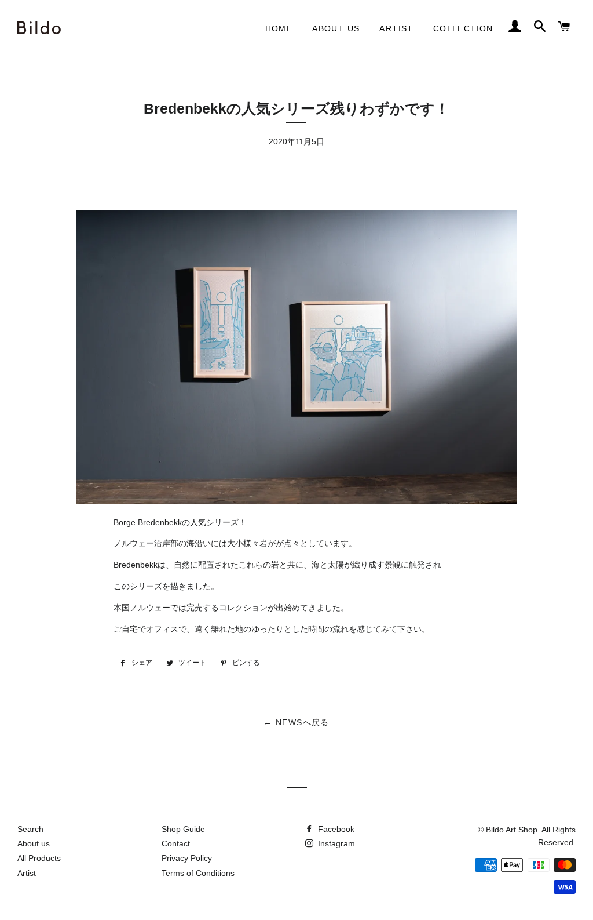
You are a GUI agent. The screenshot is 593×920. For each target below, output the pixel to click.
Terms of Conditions (198, 873)
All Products (39, 858)
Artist (396, 28)
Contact (176, 843)
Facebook (335, 829)
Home (279, 28)
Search (30, 829)
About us (336, 28)
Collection (463, 28)
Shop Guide (183, 829)
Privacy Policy (187, 858)
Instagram (335, 843)
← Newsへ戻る (296, 722)
